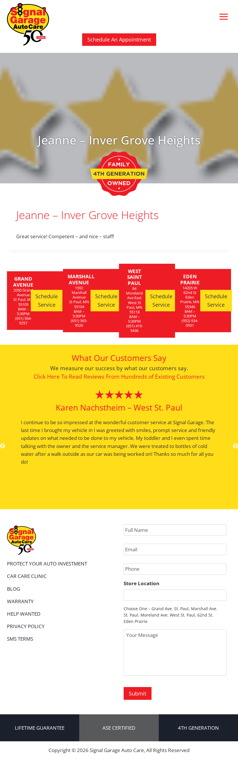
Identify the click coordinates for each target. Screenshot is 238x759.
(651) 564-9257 (23, 321)
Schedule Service (46, 300)
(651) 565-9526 (79, 323)
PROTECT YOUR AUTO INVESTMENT (47, 563)
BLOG (13, 588)
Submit (137, 693)
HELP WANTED (23, 613)
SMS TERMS (20, 638)
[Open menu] (223, 17)
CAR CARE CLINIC (27, 576)
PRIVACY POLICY (26, 626)
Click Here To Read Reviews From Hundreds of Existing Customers (119, 376)
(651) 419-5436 (134, 328)
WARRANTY (20, 601)
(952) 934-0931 (190, 323)
